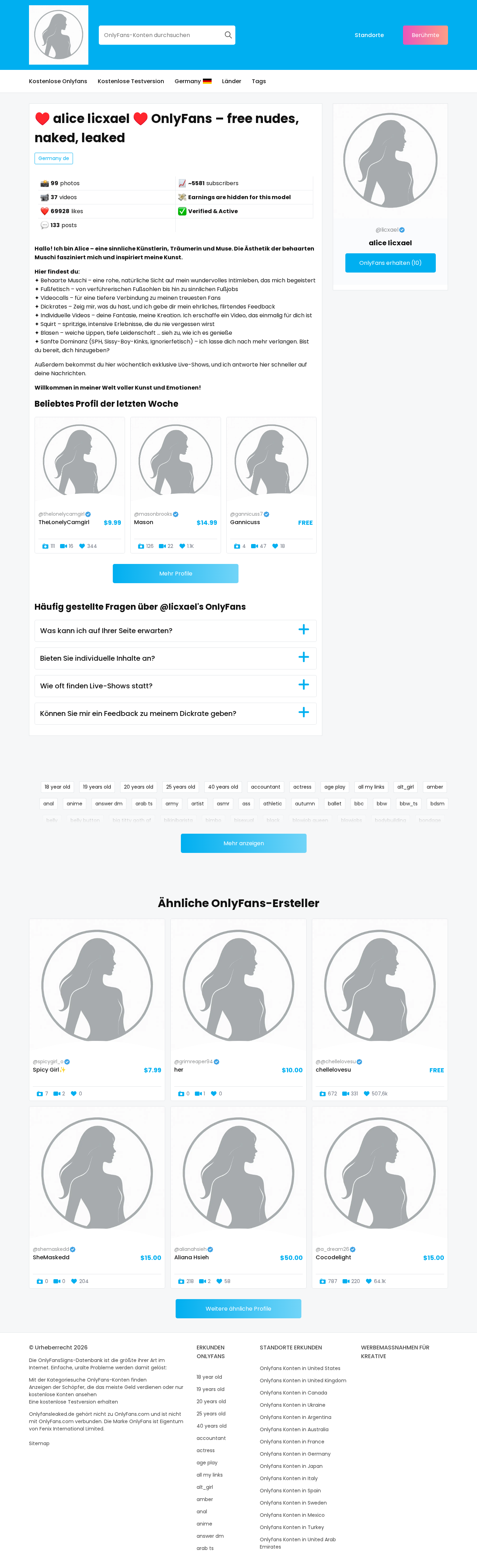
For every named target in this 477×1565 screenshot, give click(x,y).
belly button (85, 820)
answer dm (109, 803)
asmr (223, 803)
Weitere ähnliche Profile (238, 1309)
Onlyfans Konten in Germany (295, 1453)
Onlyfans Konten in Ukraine (292, 1404)
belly (52, 820)
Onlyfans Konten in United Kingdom (303, 1380)
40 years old (223, 786)
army (172, 803)
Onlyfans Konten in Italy (289, 1478)
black (273, 820)
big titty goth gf (132, 820)
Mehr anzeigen (243, 843)
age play (334, 786)
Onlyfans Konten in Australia (294, 1429)
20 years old (138, 786)
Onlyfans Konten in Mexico (292, 1515)
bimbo (213, 820)
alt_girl (405, 786)
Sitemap (39, 1443)
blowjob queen (310, 820)
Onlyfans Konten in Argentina (295, 1417)
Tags (259, 81)
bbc (359, 803)
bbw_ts (409, 803)
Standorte (369, 35)
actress (302, 786)
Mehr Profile (175, 574)
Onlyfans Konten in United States (300, 1368)
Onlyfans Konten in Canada (293, 1392)
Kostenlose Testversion (131, 81)
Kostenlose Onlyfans (58, 81)
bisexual (244, 820)
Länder (231, 81)
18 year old (57, 786)
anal (48, 803)
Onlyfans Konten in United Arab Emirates (298, 1543)
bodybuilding (390, 820)
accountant (265, 786)
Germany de (53, 158)
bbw (382, 803)
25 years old (180, 786)
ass (246, 803)
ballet (335, 803)
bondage (430, 820)
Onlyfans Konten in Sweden (293, 1502)
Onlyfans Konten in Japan (291, 1466)
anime (74, 803)
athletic (272, 803)
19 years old (97, 786)
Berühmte (425, 35)
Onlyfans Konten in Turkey (292, 1527)
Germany (188, 81)
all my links (371, 786)
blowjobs (351, 820)
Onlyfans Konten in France (292, 1441)
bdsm (438, 803)
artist (197, 803)
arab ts (144, 803)
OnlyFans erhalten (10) (390, 263)
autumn (305, 803)
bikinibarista (178, 820)
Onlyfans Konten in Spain (290, 1490)
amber (435, 786)
